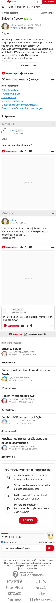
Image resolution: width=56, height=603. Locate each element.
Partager (35, 79)
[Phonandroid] (41, 599)
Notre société (32, 560)
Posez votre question (15, 79)
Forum (10, 7)
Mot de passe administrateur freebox (19, 104)
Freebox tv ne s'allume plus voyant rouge (21, 108)
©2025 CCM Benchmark (28, 568)
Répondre (17, 334)
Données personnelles (24, 563)
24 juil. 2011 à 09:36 (18, 223)
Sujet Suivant (46, 13)
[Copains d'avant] (14, 593)
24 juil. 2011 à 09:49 (26, 28)
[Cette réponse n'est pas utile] (30, 151)
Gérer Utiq (9, 566)
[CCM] (11, 2)
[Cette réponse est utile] (21, 151)
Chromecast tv (8, 97)
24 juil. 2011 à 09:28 (18, 133)
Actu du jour (9, 542)
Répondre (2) (12, 73)
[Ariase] (14, 599)
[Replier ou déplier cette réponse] (53, 123)
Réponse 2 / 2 (7, 213)
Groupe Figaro (45, 566)
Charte (17, 566)
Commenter (11, 151)
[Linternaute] (14, 587)
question (50, 2)
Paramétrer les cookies (42, 563)
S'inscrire (28, 520)
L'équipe (23, 560)
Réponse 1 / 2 (7, 124)
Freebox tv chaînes (10, 93)
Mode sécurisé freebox (12, 101)
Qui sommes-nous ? (10, 560)
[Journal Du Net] (41, 581)
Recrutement (10, 563)
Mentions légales (32, 566)
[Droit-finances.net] (41, 587)
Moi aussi (28, 73)
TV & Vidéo (35, 7)
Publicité (42, 560)
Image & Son (22, 7)
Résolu (29, 19)
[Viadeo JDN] (41, 593)
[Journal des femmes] (14, 581)
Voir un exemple (47, 542)
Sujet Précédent (11, 13)
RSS (22, 566)
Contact (50, 560)
